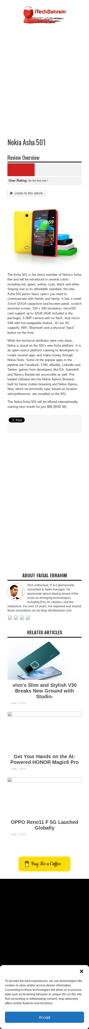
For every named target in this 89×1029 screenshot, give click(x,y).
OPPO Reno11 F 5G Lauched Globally (44, 825)
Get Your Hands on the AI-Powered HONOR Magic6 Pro (44, 759)
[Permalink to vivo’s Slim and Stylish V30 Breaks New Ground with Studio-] (44, 679)
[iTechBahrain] (44, 20)
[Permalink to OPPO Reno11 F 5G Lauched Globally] (44, 781)
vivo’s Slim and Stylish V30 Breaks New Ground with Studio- (45, 690)
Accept (44, 1017)
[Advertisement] (44, 72)
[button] (81, 971)
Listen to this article (29, 193)
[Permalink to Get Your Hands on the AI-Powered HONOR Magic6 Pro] (44, 715)
